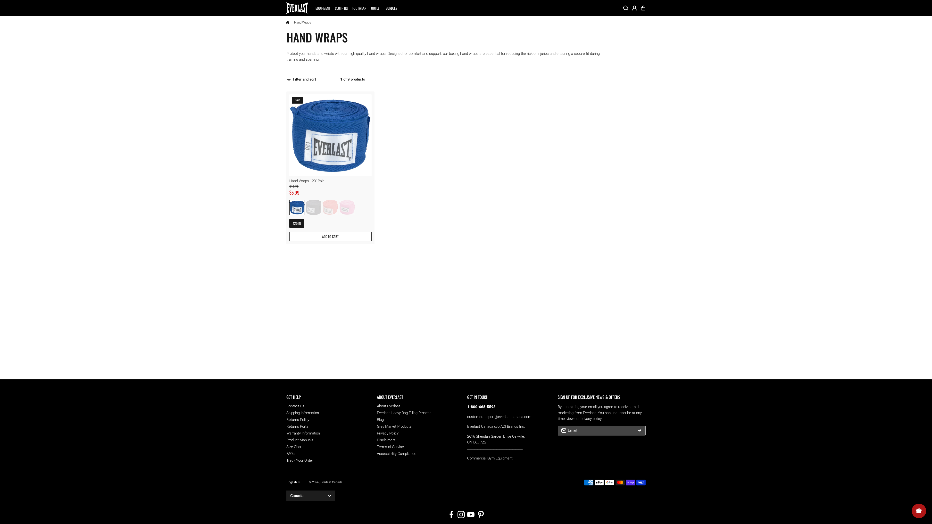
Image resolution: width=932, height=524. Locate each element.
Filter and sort (304, 79)
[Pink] (347, 207)
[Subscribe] (639, 430)
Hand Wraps (302, 22)
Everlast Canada (331, 482)
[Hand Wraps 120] (330, 135)
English (291, 482)
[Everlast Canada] (297, 8)
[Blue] (297, 207)
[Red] (330, 207)
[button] (643, 8)
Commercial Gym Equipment (490, 458)
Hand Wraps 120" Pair (306, 181)
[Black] (314, 207)
